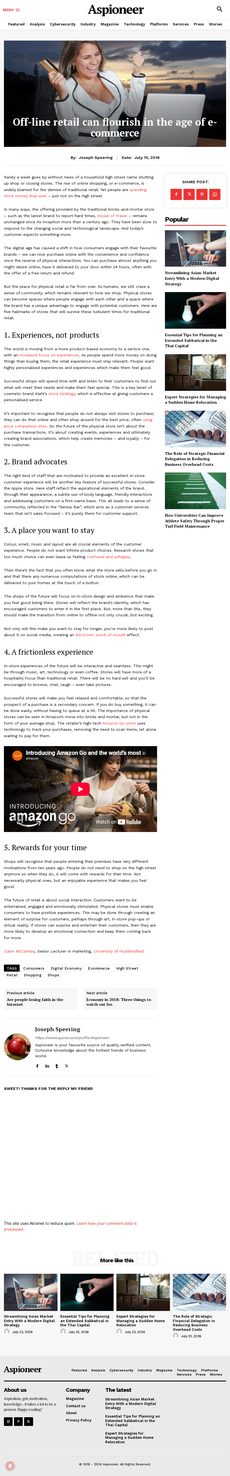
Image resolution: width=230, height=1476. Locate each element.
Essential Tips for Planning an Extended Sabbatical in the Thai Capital (193, 340)
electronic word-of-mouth (100, 635)
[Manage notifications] (10, 1465)
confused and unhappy (108, 556)
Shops (53, 975)
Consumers (34, 968)
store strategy (62, 393)
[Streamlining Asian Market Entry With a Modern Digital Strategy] (195, 248)
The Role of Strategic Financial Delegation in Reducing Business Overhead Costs (194, 459)
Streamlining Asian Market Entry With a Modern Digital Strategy (192, 278)
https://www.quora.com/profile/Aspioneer (72, 1038)
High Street (127, 968)
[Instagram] (8, 1421)
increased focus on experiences (49, 355)
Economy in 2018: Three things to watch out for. (118, 1002)
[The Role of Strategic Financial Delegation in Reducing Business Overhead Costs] (195, 429)
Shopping (33, 975)
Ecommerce (99, 968)
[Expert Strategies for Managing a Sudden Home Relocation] (195, 372)
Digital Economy (66, 968)
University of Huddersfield (118, 951)
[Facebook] (37, 1065)
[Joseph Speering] (17, 1047)
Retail (12, 975)
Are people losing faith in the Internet (35, 1002)
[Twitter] (67, 1065)
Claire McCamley (19, 951)
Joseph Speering (96, 157)
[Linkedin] (47, 1065)
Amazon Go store (119, 723)
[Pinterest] (202, 194)
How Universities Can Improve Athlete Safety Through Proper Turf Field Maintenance (194, 521)
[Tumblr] (57, 1065)
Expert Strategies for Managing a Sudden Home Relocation (195, 399)
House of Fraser (112, 215)
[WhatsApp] (214, 194)
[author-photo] (7, 1332)
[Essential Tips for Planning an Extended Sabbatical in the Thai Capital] (195, 310)
